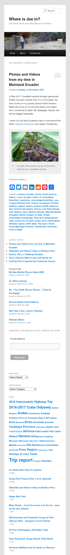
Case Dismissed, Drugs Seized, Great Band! (31, 538)
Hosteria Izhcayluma (24, 123)
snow (44, 220)
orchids (38, 214)
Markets (32, 211)
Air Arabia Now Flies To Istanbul (25, 469)
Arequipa (45, 413)
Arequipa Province (18, 417)
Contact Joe (35, 53)
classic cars (52, 427)
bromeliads (48, 197)
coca (56, 200)
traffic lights (31, 223)
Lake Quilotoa (15, 211)
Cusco (19, 431)
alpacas (55, 407)
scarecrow (20, 220)
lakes (25, 211)
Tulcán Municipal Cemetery (21, 226)
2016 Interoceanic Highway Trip (31, 401)
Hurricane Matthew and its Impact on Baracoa (32, 547)
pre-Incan (13, 449)
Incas (41, 436)
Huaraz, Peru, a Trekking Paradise (26, 254)
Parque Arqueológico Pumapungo (29, 216)
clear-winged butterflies (42, 200)
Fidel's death (41, 431)
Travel (33, 454)
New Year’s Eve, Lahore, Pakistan (26, 310)
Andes (35, 197)
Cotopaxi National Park (19, 203)
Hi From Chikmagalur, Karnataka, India (28, 529)
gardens (38, 205)
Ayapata (53, 417)
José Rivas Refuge (50, 208)
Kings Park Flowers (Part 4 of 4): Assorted (30, 478)
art (40, 197)
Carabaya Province (22, 427)
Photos (38, 194)
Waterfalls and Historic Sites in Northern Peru (32, 250)
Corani (12, 431)
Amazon (13, 413)
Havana (24, 436)
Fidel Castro (55, 431)
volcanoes (51, 226)
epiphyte (13, 205)
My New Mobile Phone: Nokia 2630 (26, 272)
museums (21, 445)
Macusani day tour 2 (29, 440)
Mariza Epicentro (47, 441)
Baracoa (20, 422)
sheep (38, 220)
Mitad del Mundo (53, 211)
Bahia (12, 422)
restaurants (43, 450)
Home (12, 53)
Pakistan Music (16, 319)
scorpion (30, 220)
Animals (21, 194)
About (22, 53)
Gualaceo (53, 205)
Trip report (42, 223)
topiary (21, 223)
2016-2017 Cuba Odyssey (30, 407)
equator (21, 205)
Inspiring (49, 436)
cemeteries (25, 200)
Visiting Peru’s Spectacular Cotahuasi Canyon (32, 261)
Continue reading (18, 179)
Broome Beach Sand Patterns (24, 301)
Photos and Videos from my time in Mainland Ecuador (24, 79)
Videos (12, 197)
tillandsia (13, 223)
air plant (27, 197)
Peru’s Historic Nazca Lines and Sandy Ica (30, 257)
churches (40, 426)
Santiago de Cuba (19, 454)
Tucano (37, 460)
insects (37, 208)
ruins (50, 449)
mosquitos (14, 214)
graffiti (45, 205)
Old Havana (33, 445)
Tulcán (51, 223)
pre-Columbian (50, 445)
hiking (34, 436)
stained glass (53, 220)
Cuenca (34, 203)
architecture (34, 413)
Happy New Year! (17, 496)
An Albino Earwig (18, 280)
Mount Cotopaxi (27, 214)
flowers (29, 205)
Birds (28, 422)
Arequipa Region (36, 417)
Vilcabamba (40, 226)
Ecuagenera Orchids (48, 203)
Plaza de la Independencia (46, 217)
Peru (40, 99)
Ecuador (30, 194)
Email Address (17, 338)
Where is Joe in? (24, 19)
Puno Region (28, 449)
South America (49, 194)
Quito (11, 220)
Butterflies (14, 200)
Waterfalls (46, 460)
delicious (29, 431)
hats (11, 208)
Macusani (14, 440)
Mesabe (41, 211)
